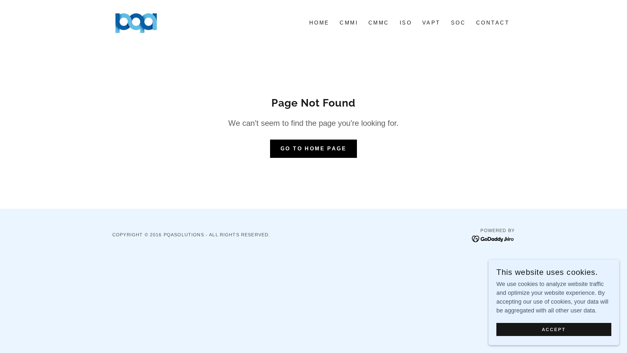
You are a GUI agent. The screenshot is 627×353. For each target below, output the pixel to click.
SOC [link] (458, 22)
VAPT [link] (431, 22)
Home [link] (319, 22)
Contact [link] (492, 22)
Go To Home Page (313, 148)
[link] (136, 22)
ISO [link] (406, 22)
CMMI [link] (349, 22)
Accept (554, 329)
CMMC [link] (378, 22)
